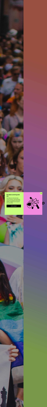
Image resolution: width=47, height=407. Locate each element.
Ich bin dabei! (14, 206)
